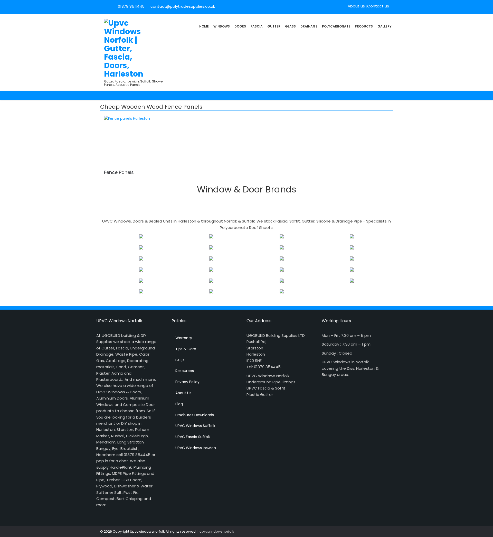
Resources (184, 370)
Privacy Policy (187, 381)
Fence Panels (119, 172)
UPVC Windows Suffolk (195, 425)
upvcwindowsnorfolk (217, 531)
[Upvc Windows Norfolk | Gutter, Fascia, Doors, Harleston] (124, 47)
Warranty (183, 337)
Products (364, 26)
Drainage (308, 26)
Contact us (378, 6)
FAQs (179, 360)
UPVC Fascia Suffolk (193, 436)
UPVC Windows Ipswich (195, 447)
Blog (179, 403)
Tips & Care (185, 348)
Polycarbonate (336, 26)
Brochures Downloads (194, 415)
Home (204, 26)
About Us (183, 392)
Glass (290, 26)
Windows (221, 26)
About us (356, 6)
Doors (240, 26)
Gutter (273, 26)
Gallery (384, 26)
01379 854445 (131, 6)
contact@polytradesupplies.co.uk (182, 6)
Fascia (257, 26)
